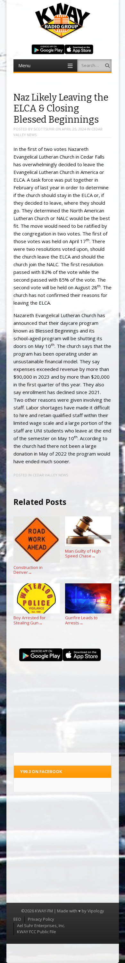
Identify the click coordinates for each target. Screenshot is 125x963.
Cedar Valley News (50, 475)
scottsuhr (44, 129)
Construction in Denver (28, 569)
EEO (17, 919)
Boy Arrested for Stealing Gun (29, 620)
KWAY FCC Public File (36, 931)
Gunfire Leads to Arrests (81, 620)
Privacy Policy (41, 919)
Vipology (96, 911)
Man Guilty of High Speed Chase (83, 553)
